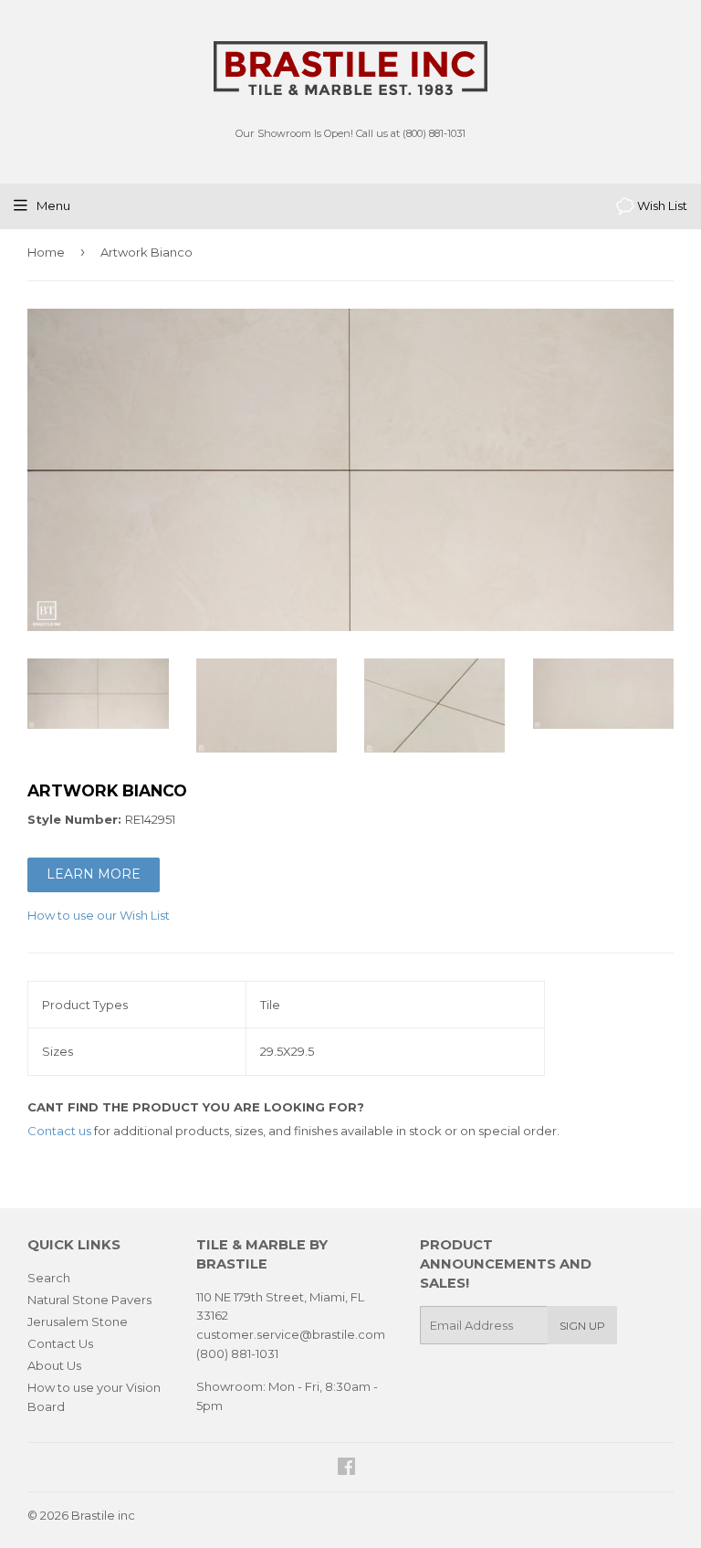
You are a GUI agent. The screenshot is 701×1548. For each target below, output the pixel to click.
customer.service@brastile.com (290, 1334)
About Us (54, 1365)
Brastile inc (103, 1515)
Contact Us (60, 1343)
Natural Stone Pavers (89, 1299)
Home (46, 252)
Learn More (94, 874)
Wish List (660, 205)
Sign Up (582, 1325)
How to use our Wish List (98, 915)
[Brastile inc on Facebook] (346, 1468)
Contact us (59, 1130)
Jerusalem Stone (77, 1321)
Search (48, 1277)
